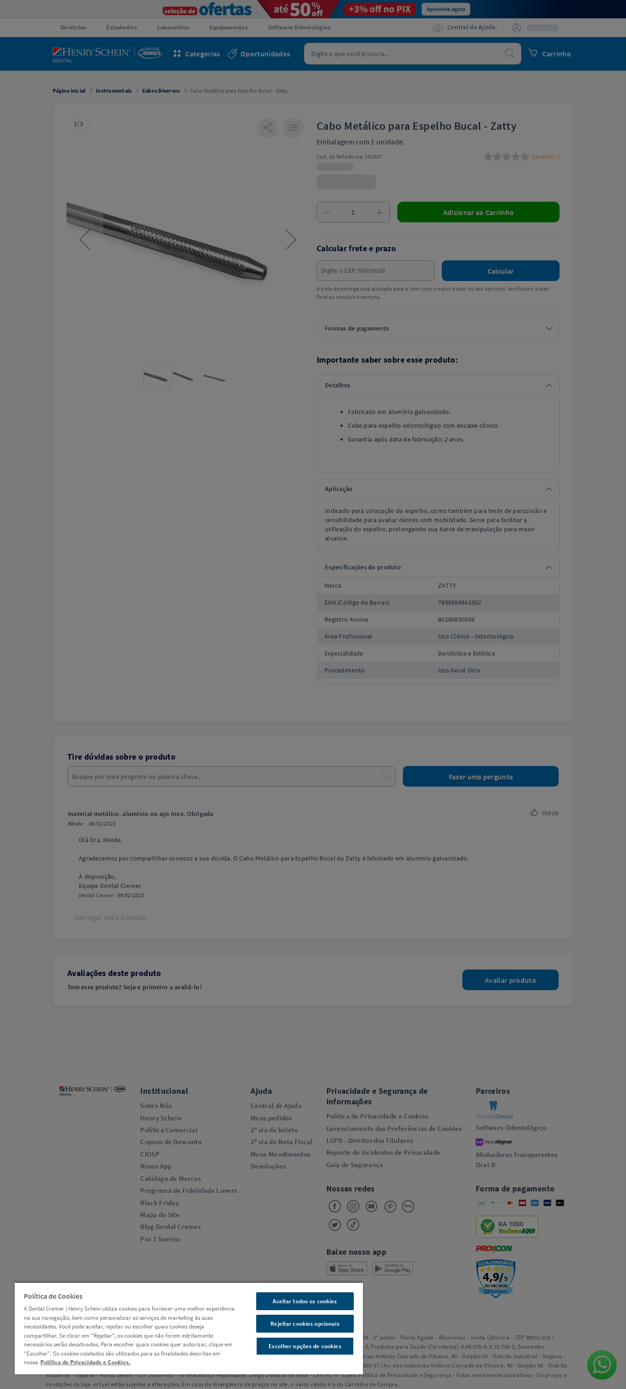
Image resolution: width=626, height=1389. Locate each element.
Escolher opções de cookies (305, 1346)
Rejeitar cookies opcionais (304, 1324)
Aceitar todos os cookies (305, 1301)
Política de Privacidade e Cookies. (85, 1362)
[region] (189, 1328)
